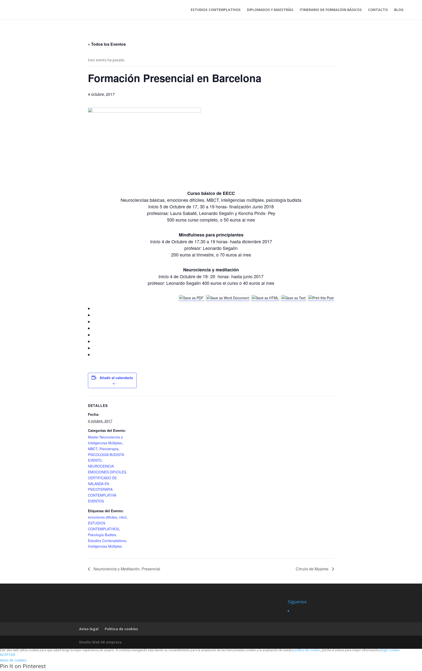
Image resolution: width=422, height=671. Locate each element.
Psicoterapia (108, 448)
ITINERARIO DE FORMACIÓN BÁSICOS (331, 10)
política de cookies (307, 650)
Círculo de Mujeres (312, 569)
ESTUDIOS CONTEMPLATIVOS (216, 10)
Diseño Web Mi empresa (100, 642)
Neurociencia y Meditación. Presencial (126, 569)
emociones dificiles (102, 517)
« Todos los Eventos (107, 44)
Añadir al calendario (116, 377)
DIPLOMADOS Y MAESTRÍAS (270, 10)
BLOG (398, 10)
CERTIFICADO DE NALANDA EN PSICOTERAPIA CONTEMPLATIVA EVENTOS (102, 489)
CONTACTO (378, 10)
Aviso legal (88, 629)
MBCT (92, 448)
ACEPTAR (7, 654)
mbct (123, 517)
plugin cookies (390, 650)
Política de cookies (121, 629)
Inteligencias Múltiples (105, 546)
